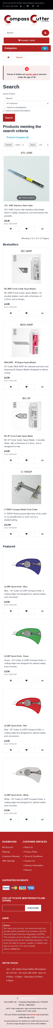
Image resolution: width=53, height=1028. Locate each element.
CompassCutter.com (27, 998)
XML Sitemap (8, 861)
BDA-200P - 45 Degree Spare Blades (20, 362)
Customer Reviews (11, 856)
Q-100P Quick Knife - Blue (15, 587)
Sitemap (6, 852)
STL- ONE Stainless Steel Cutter (18, 205)
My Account (7, 847)
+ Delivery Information (33, 865)
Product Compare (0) (18, 137)
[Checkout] (38, 6)
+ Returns (27, 870)
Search (19, 57)
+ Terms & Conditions (33, 856)
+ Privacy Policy (30, 852)
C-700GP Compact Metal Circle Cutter (20, 509)
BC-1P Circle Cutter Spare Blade (18, 436)
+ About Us (28, 847)
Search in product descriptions (18, 111)
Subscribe (33, 908)
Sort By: (9, 145)
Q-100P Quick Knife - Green (16, 656)
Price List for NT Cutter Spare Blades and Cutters (23, 3)
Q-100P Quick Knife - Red (15, 726)
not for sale (31, 74)
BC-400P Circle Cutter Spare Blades (20, 289)
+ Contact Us (29, 861)
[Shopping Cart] (33, 6)
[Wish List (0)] (28, 6)
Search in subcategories (16, 107)
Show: (32, 145)
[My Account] (22, 6)
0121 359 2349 (12, 6)
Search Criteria (9, 94)
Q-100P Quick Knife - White (16, 795)
